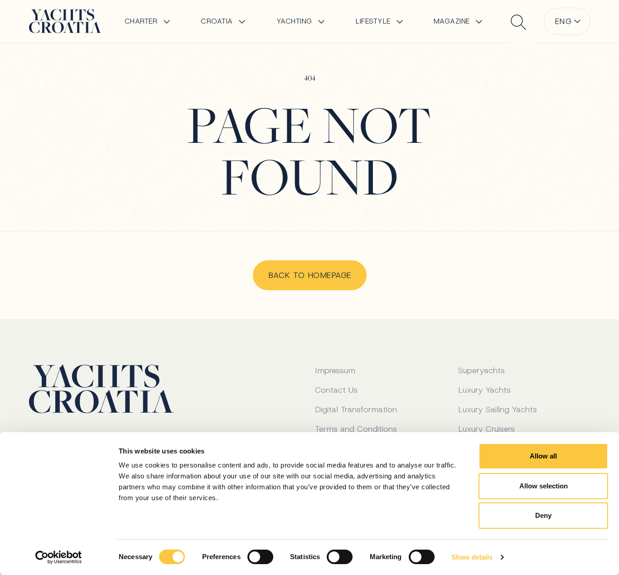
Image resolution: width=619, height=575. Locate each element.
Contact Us (336, 390)
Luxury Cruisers (486, 429)
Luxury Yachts (484, 390)
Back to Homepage (309, 275)
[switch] (260, 557)
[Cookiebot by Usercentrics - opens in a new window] (58, 557)
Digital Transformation (356, 409)
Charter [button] (141, 21)
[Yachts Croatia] (65, 21)
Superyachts (481, 370)
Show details (472, 557)
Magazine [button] (452, 21)
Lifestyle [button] (373, 21)
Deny (543, 515)
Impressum (335, 370)
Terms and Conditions (356, 429)
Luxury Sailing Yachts (497, 409)
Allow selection (543, 486)
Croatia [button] (217, 21)
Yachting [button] (294, 21)
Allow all (543, 456)
